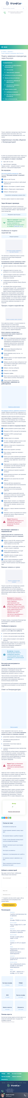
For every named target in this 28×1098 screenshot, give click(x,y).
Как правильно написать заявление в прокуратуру (13, 410)
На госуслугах (9, 69)
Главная (4, 51)
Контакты (4, 1082)
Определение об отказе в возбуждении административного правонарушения (17, 951)
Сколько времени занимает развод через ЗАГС (13, 831)
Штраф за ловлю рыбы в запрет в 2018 (17, 937)
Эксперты (20, 1082)
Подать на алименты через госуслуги (14, 581)
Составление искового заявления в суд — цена (13, 858)
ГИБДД (11, 918)
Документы (10, 51)
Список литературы (10, 1082)
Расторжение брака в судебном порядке (13, 836)
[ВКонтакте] (4, 818)
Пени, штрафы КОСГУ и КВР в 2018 (18, 925)
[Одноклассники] (6, 818)
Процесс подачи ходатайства (12, 78)
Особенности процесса (12, 92)
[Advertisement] (14, 30)
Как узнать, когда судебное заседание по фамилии (17, 931)
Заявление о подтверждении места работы (13, 854)
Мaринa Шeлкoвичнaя (14, 811)
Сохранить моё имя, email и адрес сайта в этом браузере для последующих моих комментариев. (12, 899)
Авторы (24, 1082)
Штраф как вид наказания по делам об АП (18, 958)
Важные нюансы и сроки (11, 89)
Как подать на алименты (9, 850)
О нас (16, 1082)
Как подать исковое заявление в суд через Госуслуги (14, 251)
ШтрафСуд (16, 3)
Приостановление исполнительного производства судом (12, 864)
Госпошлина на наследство (9, 826)
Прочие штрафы (13, 922)
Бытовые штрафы (13, 962)
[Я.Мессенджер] (2, 818)
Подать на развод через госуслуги (14, 319)
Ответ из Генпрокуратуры (11, 99)
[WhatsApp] (10, 818)
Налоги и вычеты (16, 1076)
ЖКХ (8, 1073)
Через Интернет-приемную (13, 72)
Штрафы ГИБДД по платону (18, 920)
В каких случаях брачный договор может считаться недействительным (13, 840)
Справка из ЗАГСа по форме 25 (18, 943)
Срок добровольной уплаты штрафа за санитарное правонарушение (17, 965)
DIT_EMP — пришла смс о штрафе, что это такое (17, 972)
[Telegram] (8, 818)
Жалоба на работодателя (14, 407)
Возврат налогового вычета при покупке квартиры (13, 845)
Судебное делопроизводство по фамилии (18, 914)
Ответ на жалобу (14, 727)
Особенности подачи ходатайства (13, 75)
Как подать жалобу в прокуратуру (9, 173)
